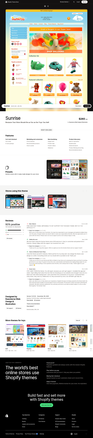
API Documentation (60, 421)
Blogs (56, 426)
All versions (37, 300)
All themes (18, 308)
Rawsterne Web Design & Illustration (78, 122)
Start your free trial (46, 405)
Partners (74, 421)
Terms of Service (9, 434)
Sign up (84, 2)
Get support (10, 308)
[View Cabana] (71, 169)
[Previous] (83, 191)
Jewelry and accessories (28, 424)
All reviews (9, 238)
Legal (73, 424)
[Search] (74, 2)
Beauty (24, 421)
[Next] (86, 191)
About (73, 418)
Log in (78, 2)
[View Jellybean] (63, 169)
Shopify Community (60, 424)
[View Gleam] (54, 169)
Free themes (42, 421)
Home (23, 426)
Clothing (24, 418)
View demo (78, 106)
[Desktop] (45, 6)
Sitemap (42, 434)
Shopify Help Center (60, 418)
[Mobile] (48, 6)
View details (30, 300)
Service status (75, 426)
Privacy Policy (19, 434)
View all (78, 320)
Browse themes (64, 2)
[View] (14, 202)
